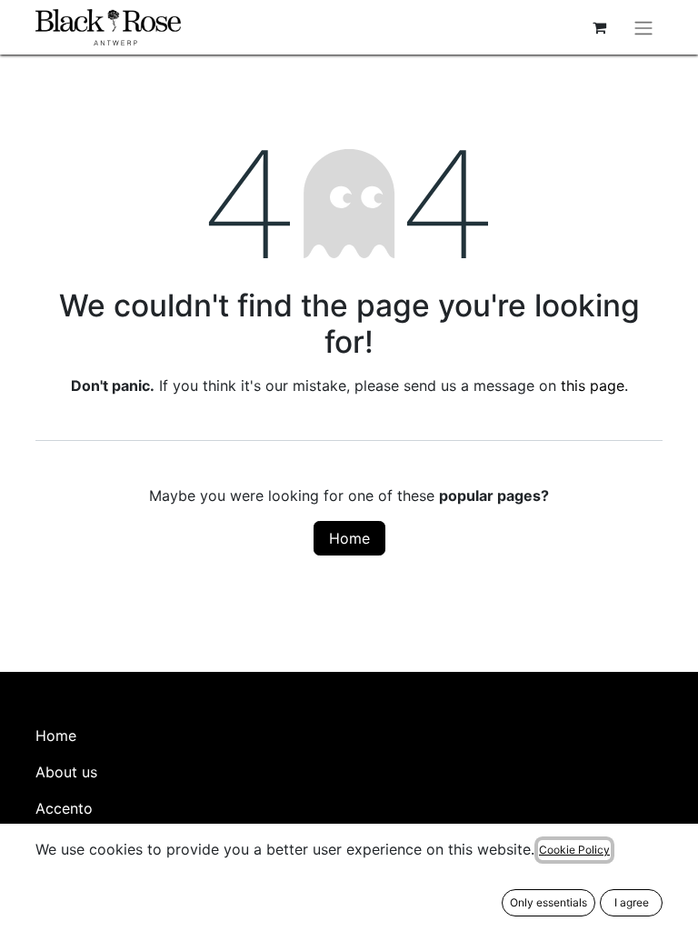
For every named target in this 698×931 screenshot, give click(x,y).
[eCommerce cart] (599, 27)
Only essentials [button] (548, 902)
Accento (64, 808)
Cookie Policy (574, 849)
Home (349, 538)
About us (66, 772)
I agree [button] (631, 902)
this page (592, 385)
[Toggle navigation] (643, 27)
